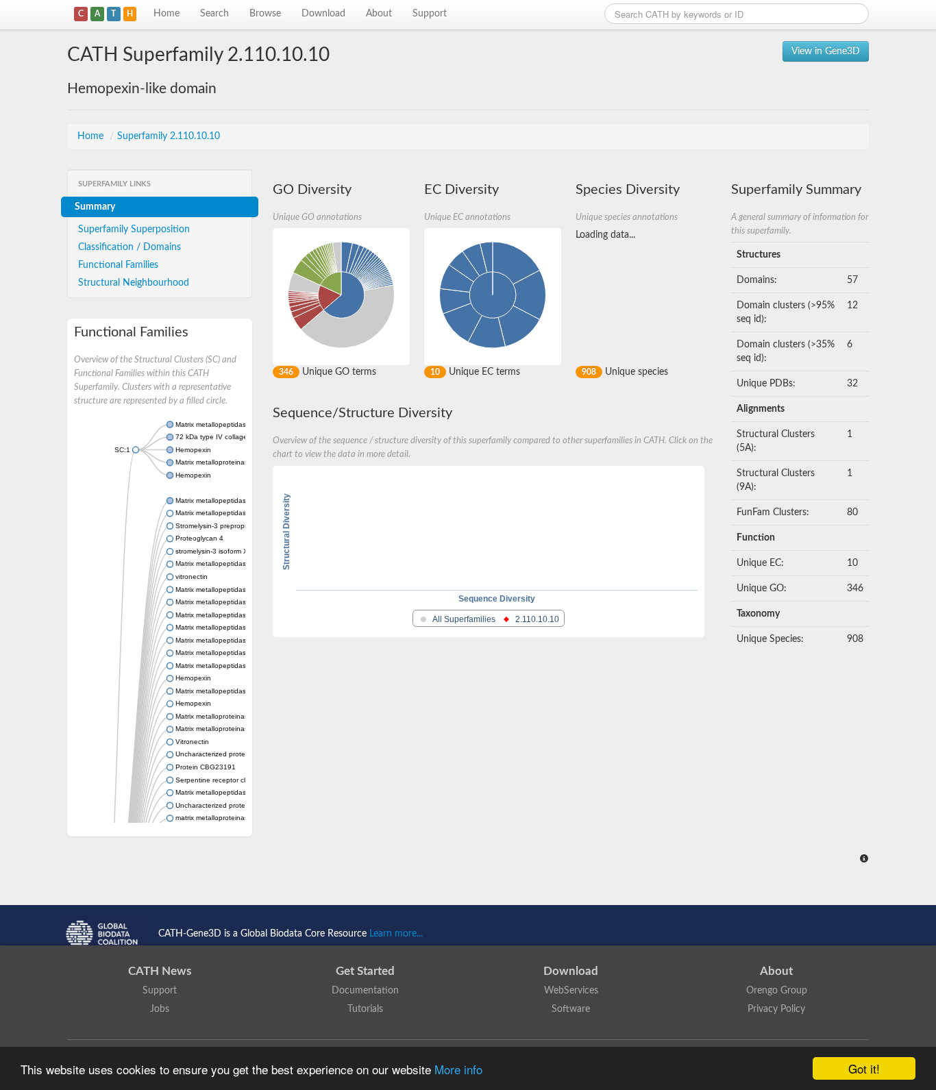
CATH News (159, 971)
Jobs (159, 1009)
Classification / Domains (129, 247)
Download (323, 13)
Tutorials (365, 1009)
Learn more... (396, 934)
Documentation (365, 990)
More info (458, 1069)
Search (214, 13)
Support (429, 13)
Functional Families (118, 265)
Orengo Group (776, 990)
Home (166, 13)
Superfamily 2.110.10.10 (168, 136)
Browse (265, 13)
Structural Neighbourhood (133, 283)
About (379, 13)
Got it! (864, 1068)
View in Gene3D (825, 51)
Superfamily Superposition (134, 229)
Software (571, 1009)
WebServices (571, 990)
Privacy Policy (776, 1009)
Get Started (365, 971)
